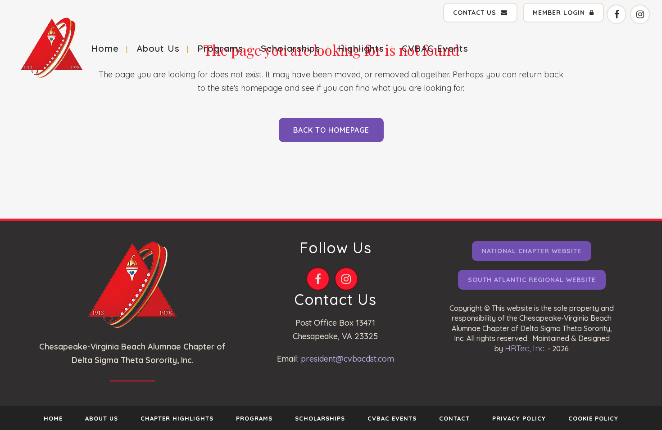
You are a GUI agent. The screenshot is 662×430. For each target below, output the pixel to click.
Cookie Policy (593, 418)
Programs (254, 418)
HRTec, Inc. (525, 348)
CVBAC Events (392, 418)
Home (53, 418)
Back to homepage (331, 129)
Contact (454, 418)
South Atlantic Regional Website (532, 280)
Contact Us (474, 13)
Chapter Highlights (177, 418)
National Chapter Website (531, 251)
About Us (101, 418)
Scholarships (320, 418)
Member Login (559, 13)
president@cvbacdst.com (347, 359)
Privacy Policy (519, 418)
